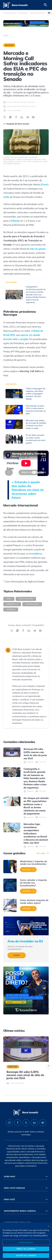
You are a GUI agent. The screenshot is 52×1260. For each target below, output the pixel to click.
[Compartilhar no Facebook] (16, 117)
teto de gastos (38, 248)
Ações (9, 599)
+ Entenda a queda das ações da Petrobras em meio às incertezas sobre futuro (28, 490)
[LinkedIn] (34, 1122)
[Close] (49, 1226)
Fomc (45, 184)
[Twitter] (26, 1122)
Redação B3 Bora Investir (18, 124)
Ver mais (41, 853)
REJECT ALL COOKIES (26, 1249)
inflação (15, 220)
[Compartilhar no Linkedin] (22, 117)
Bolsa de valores (26, 599)
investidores (35, 553)
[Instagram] (9, 1122)
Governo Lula (12, 604)
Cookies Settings (26, 1242)
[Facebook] (17, 1122)
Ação (6, 196)
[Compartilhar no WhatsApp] (10, 117)
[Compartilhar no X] (4, 117)
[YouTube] (42, 1122)
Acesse (16, 955)
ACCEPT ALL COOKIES (26, 1255)
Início (5, 36)
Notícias (9, 45)
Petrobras (11, 609)
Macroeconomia (32, 604)
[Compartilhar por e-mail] (33, 117)
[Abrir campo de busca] (45, 5)
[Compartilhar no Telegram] (27, 117)
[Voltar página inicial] (15, 5)
